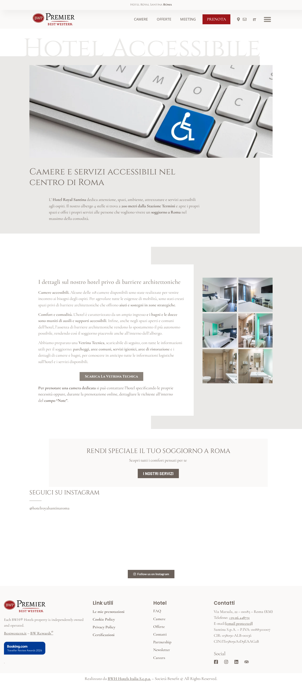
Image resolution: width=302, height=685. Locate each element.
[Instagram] (227, 662)
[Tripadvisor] (247, 662)
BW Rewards (41, 633)
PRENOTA (216, 19)
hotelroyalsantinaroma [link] (50, 508)
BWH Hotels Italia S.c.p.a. (129, 678)
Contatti (160, 634)
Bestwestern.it (15, 633)
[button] (267, 19)
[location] (239, 19)
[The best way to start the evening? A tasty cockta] (232, 541)
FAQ (157, 610)
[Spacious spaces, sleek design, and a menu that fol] (151, 541)
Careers (159, 657)
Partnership (162, 642)
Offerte (164, 19)
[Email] (245, 19)
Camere (141, 19)
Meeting (188, 19)
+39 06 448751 (239, 617)
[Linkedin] (237, 662)
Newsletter (161, 649)
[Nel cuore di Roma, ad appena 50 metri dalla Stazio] (69, 541)
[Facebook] (217, 662)
